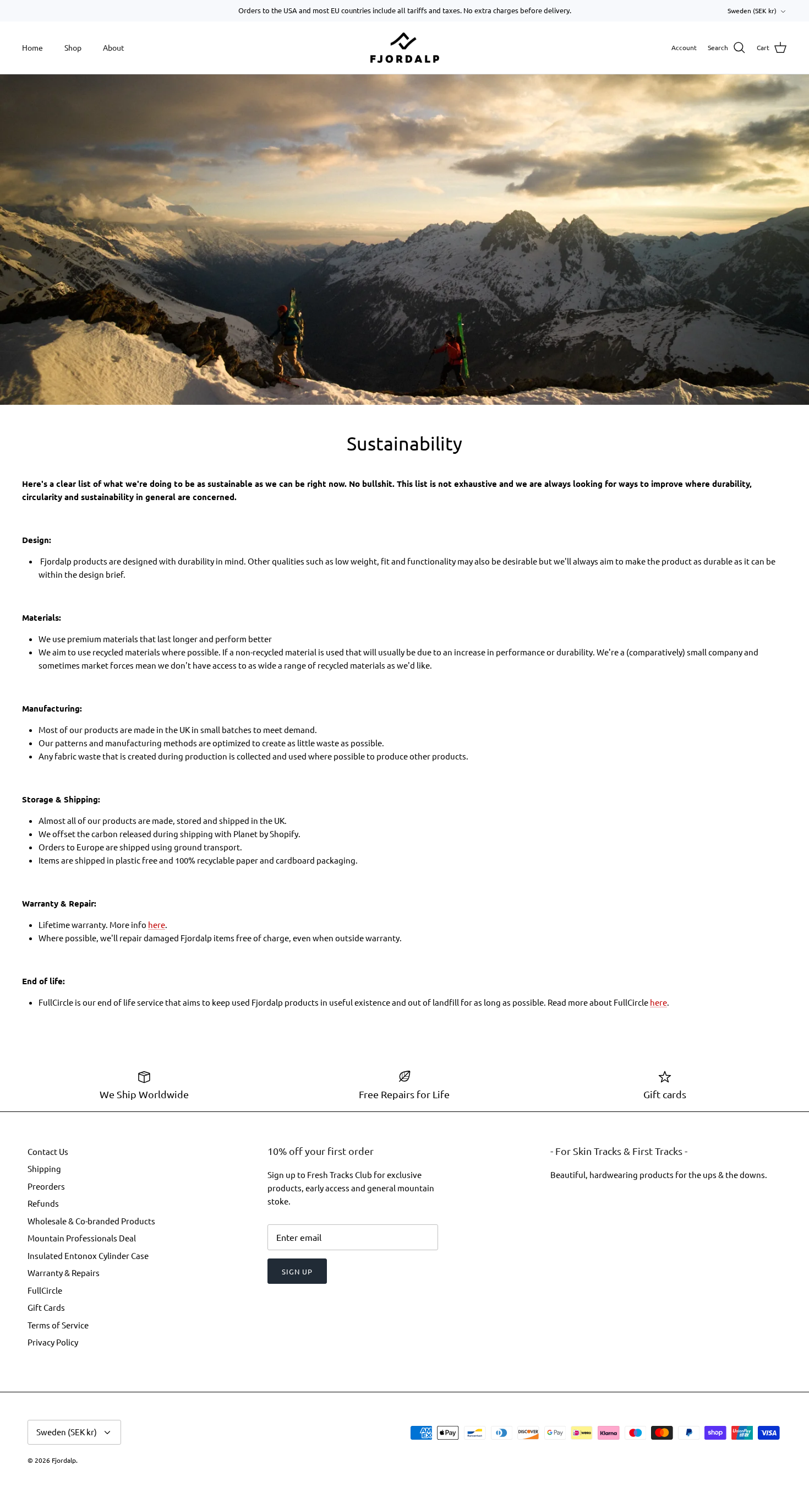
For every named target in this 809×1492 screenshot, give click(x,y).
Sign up (297, 1271)
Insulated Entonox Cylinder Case (88, 1255)
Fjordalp (64, 1460)
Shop (72, 47)
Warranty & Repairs (64, 1272)
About (113, 47)
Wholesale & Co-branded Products (91, 1221)
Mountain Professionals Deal (82, 1238)
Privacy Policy (53, 1342)
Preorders (46, 1186)
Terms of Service (58, 1325)
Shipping (44, 1168)
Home (32, 47)
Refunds (43, 1203)
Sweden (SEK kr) (752, 10)
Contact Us (48, 1151)
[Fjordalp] (404, 47)
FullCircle (45, 1290)
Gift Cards (46, 1307)
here (156, 924)
